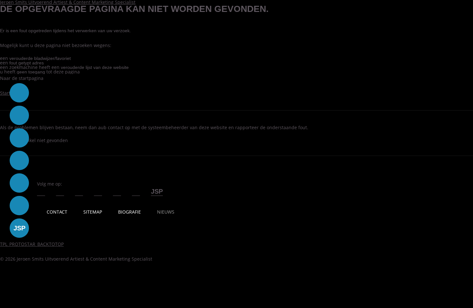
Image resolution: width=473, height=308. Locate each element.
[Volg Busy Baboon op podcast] (19, 183)
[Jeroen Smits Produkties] (157, 193)
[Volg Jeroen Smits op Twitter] (60, 193)
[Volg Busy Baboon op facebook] (19, 92)
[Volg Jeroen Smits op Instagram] (98, 193)
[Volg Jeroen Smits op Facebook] (41, 193)
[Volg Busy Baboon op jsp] (19, 228)
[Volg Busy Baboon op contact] (19, 205)
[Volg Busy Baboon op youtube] (19, 138)
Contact (57, 212)
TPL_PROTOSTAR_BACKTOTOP (32, 244)
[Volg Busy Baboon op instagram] (19, 160)
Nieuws (165, 212)
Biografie (129, 212)
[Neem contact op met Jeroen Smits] (136, 193)
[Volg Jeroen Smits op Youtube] (79, 193)
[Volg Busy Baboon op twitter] (19, 115)
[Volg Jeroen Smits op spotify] (117, 193)
